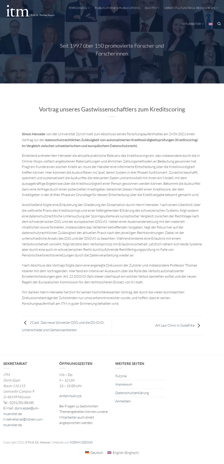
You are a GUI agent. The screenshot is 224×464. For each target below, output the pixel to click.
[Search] (219, 24)
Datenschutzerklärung (132, 393)
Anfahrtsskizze (70, 396)
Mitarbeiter (191, 24)
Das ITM (151, 8)
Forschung (78, 8)
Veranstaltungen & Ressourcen (189, 8)
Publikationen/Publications (117, 8)
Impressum (123, 384)
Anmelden (123, 401)
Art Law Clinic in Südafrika (175, 325)
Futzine (121, 376)
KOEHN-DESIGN (81, 442)
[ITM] (30, 11)
